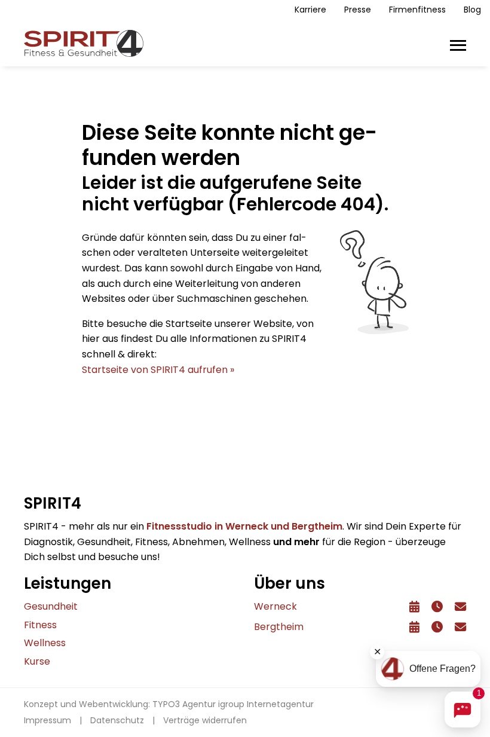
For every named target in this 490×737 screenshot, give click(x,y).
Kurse (37, 661)
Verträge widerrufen (205, 720)
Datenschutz (117, 720)
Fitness (40, 625)
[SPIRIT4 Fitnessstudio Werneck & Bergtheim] (83, 43)
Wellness (45, 643)
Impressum (47, 720)
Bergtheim (279, 627)
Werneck (275, 606)
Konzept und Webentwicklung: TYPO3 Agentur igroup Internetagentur (169, 704)
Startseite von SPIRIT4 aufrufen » (158, 370)
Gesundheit (51, 606)
